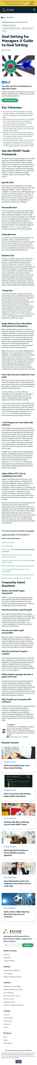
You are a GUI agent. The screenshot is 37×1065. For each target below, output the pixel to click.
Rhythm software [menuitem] (10, 951)
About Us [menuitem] (6, 1015)
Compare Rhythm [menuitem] (9, 961)
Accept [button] (18, 1061)
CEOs (4, 31)
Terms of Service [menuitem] (26, 1050)
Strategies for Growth (9, 25)
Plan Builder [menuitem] (7, 958)
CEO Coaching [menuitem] (8, 974)
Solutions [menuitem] (7, 983)
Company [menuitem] (7, 1011)
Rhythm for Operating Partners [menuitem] (13, 1005)
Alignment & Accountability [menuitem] (12, 987)
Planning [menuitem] (6, 967)
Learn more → (32, 3)
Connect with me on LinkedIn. (18, 737)
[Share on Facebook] (6, 82)
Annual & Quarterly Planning (11, 28)
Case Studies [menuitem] (7, 1021)
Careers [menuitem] (6, 1027)
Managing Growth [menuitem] (9, 1002)
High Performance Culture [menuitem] (11, 996)
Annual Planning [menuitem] (8, 993)
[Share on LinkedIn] (3, 82)
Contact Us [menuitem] (6, 1024)
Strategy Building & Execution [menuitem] (13, 990)
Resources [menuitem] (7, 1033)
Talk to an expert (10, 100)
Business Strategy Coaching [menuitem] (12, 977)
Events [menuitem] (5, 1040)
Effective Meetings (27, 28)
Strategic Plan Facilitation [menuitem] (11, 971)
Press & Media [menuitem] (8, 1018)
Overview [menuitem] (6, 955)
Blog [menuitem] (4, 1037)
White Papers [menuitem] (7, 1043)
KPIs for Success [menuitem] (8, 999)
